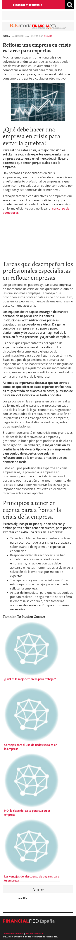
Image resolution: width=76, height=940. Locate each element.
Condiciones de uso (13, 933)
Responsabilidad (34, 933)
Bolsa (6, 36)
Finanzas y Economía (27, 4)
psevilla (48, 35)
